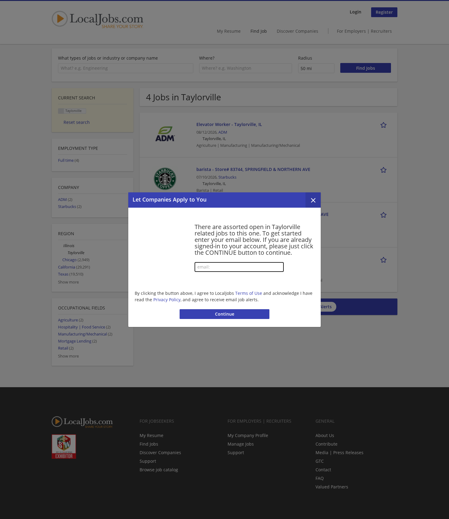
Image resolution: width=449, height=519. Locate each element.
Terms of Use (248, 293)
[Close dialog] (313, 200)
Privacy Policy (167, 299)
